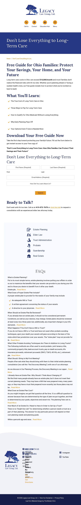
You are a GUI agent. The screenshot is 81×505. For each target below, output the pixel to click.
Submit (40, 193)
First (8, 172)
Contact (34, 26)
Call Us (26, 26)
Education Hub (45, 26)
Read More (21, 289)
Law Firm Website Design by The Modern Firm (40, 501)
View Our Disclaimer (46, 498)
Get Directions (29, 481)
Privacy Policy (59, 498)
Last (42, 172)
